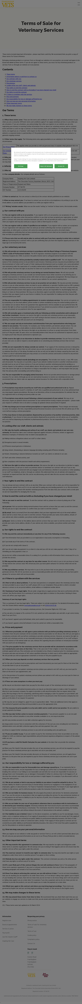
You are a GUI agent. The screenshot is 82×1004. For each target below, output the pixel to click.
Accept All (61, 166)
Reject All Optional (46, 166)
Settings (21, 166)
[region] (41, 159)
